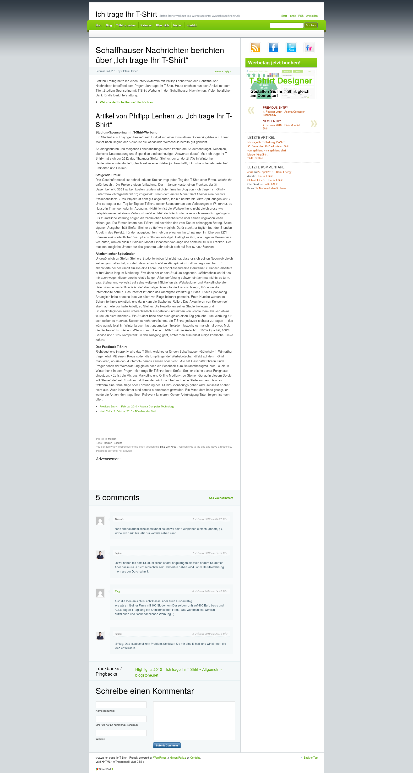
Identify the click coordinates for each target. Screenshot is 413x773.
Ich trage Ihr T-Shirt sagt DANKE (266, 142)
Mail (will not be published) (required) (117, 725)
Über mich (162, 25)
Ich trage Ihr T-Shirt (126, 14)
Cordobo (195, 757)
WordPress (160, 757)
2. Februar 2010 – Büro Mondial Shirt (128, 411)
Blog (109, 25)
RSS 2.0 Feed (168, 446)
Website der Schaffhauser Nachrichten (126, 102)
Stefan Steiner (255, 180)
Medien (177, 25)
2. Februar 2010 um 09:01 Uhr (209, 519)
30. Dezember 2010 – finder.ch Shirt (268, 146)
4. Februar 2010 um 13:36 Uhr (209, 553)
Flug (117, 591)
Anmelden (312, 15)
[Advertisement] (152, 469)
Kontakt (192, 25)
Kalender (146, 25)
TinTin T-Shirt (255, 158)
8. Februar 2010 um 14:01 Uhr (209, 591)
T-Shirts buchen (126, 25)
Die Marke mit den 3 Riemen (271, 188)
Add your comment (221, 498)
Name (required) (105, 710)
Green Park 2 (178, 757)
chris (250, 172)
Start (284, 15)
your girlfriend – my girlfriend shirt (266, 150)
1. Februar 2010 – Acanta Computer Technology (137, 406)
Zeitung (118, 443)
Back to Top (311, 757)
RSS (301, 15)
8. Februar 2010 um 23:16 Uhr (209, 633)
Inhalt (292, 15)
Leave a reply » (223, 71)
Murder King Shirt (257, 154)
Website (100, 739)
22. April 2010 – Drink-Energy (274, 172)
